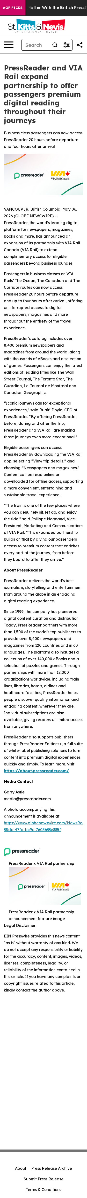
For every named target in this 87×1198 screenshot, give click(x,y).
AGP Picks (12, 8)
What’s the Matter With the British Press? (46, 7)
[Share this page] (79, 45)
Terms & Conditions (43, 1189)
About (20, 1168)
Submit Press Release (44, 1179)
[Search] (55, 44)
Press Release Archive (51, 1168)
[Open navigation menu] (9, 45)
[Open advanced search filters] (66, 44)
